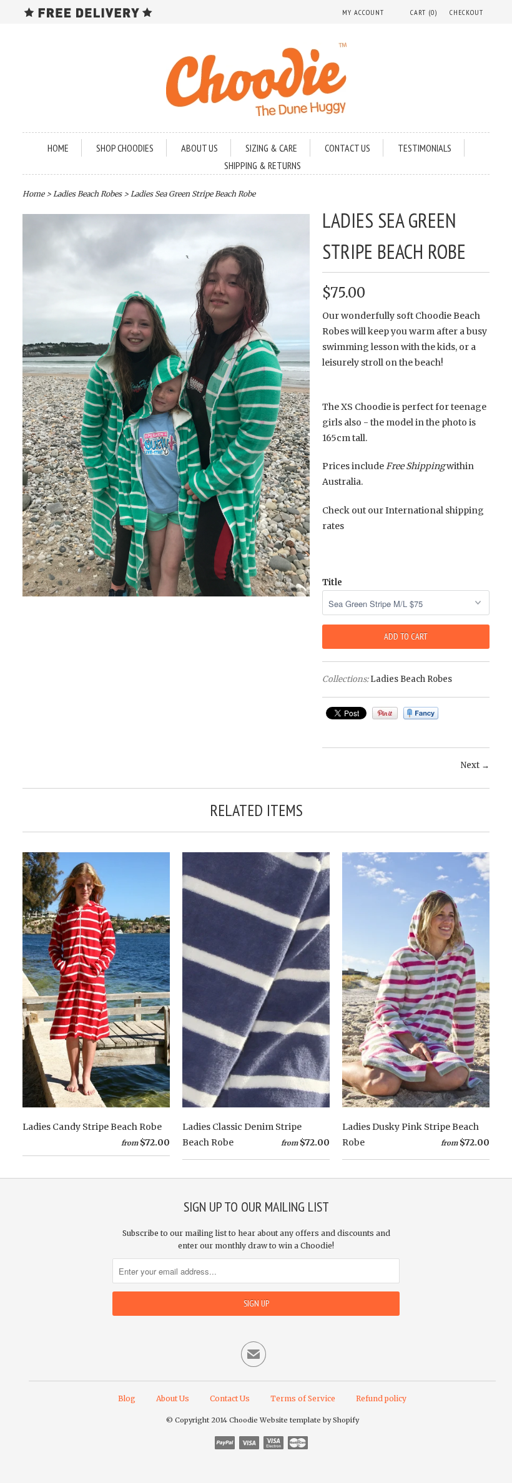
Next (470, 765)
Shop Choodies (125, 148)
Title (332, 582)
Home (58, 148)
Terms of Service (302, 1398)
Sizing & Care (271, 148)
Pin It (385, 713)
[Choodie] (256, 81)
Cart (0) (423, 12)
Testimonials (424, 148)
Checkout (466, 12)
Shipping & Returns (262, 165)
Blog (126, 1398)
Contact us (347, 148)
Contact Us (230, 1398)
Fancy (420, 713)
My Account (363, 12)
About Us (199, 148)
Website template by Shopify (309, 1420)
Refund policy (381, 1398)
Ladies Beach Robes (87, 193)
